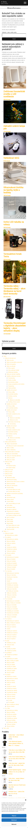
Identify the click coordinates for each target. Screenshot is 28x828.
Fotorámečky (11, 378)
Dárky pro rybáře (9, 533)
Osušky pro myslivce (12, 631)
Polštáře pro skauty (11, 688)
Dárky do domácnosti (10, 358)
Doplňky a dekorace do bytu (13, 376)
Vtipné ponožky (10, 529)
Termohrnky (13, 424)
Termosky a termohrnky (14, 422)
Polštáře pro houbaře (12, 565)
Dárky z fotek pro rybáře (13, 660)
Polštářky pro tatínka (12, 718)
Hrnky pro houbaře (11, 561)
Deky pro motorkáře (11, 605)
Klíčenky (9, 495)
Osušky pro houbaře (12, 563)
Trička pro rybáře (11, 670)
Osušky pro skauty (11, 686)
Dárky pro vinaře (11, 459)
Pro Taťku (7, 708)
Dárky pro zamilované (12, 485)
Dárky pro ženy (8, 473)
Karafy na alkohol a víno (14, 414)
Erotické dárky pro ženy (14, 491)
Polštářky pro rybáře (12, 668)
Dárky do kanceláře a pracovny (14, 362)
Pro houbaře (8, 555)
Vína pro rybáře (10, 672)
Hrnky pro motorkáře (12, 607)
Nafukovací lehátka (13, 372)
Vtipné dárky (10, 523)
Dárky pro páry (8, 471)
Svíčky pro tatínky (11, 720)
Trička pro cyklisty (11, 551)
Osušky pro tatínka (11, 716)
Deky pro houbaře (11, 559)
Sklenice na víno (14, 420)
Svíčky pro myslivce (11, 634)
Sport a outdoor (10, 517)
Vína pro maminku (11, 597)
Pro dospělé (11, 702)
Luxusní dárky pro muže (14, 503)
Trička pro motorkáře (12, 615)
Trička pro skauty (11, 698)
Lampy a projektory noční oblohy (16, 384)
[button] (25, 800)
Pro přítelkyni (8, 652)
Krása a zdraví (10, 499)
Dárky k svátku (10, 447)
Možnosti (14, 824)
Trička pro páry (10, 644)
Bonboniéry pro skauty (12, 678)
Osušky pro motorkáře (12, 609)
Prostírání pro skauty (12, 692)
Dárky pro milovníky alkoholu (14, 455)
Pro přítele (7, 646)
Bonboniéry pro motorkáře (13, 601)
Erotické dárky (10, 487)
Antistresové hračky (12, 479)
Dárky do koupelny (11, 364)
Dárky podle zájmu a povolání (12, 451)
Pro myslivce (8, 619)
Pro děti (10, 700)
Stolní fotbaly (10, 521)
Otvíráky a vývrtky (12, 396)
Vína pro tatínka (10, 726)
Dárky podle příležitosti (10, 441)
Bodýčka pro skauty (11, 676)
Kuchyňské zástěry (13, 394)
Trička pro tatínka (11, 724)
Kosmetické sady (11, 497)
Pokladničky (11, 386)
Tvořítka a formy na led (14, 402)
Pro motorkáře (8, 599)
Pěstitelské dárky (11, 507)
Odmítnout (14, 820)
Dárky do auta (10, 360)
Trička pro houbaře (11, 567)
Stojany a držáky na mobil (14, 515)
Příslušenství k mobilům (13, 511)
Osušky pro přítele (11, 648)
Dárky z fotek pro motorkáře (14, 603)
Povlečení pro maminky (12, 587)
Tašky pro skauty (11, 696)
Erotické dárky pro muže (14, 489)
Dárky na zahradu (11, 366)
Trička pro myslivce (11, 636)
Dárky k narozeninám (12, 444)
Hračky (8, 463)
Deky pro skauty (11, 680)
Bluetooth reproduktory (14, 513)
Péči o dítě (6, 728)
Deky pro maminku (11, 575)
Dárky (5, 356)
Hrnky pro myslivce (11, 627)
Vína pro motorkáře (11, 617)
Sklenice (10, 398)
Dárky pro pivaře (11, 457)
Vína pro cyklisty (11, 553)
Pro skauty (7, 674)
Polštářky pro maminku (12, 585)
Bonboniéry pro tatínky (12, 710)
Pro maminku (8, 571)
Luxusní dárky (10, 501)
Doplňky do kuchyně (12, 390)
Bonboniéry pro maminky (13, 573)
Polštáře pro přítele (11, 650)
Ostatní (8, 545)
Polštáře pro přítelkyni (12, 654)
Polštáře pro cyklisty (12, 549)
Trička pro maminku (12, 595)
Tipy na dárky (8, 475)
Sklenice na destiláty (15, 400)
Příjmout (14, 815)
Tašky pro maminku (11, 593)
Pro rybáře (7, 656)
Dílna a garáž (11, 368)
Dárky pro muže (9, 469)
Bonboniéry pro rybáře (12, 535)
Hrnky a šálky (11, 392)
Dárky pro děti (8, 461)
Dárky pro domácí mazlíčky (13, 374)
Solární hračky (11, 467)
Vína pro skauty (10, 706)
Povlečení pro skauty (12, 690)
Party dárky (9, 505)
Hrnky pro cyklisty (11, 543)
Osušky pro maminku (12, 583)
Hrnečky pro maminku (12, 577)
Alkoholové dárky (11, 477)
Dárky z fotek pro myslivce (13, 623)
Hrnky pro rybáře (11, 664)
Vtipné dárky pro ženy (13, 527)
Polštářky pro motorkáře (13, 611)
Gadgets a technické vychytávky (15, 493)
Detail (8, 99)
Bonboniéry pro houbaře (13, 557)
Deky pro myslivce (11, 625)
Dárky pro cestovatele (12, 453)
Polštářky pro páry (11, 642)
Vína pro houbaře (11, 569)
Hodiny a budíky (12, 380)
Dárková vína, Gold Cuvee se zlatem (15, 481)
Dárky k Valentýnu (11, 449)
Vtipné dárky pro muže (13, 525)
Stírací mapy (10, 519)
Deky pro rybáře (10, 662)
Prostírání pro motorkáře (13, 613)
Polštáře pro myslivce (12, 632)
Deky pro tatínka (11, 712)
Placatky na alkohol (11, 509)
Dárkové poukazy (11, 483)
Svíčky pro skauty (11, 694)
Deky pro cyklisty (11, 541)
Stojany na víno (12, 440)
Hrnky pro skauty (11, 682)
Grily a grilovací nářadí (13, 370)
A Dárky (4, 2)
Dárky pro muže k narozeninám (16, 446)
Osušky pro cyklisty (11, 547)
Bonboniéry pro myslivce (13, 621)
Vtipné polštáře (12, 388)
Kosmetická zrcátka (13, 382)
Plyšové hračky (12, 465)
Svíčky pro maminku (12, 589)
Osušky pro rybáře (11, 666)
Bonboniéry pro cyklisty (12, 539)
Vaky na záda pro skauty (13, 704)
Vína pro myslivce (11, 638)
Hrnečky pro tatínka (11, 714)
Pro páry (7, 640)
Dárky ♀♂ (6, 531)
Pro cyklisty (8, 537)
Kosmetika (9, 579)
